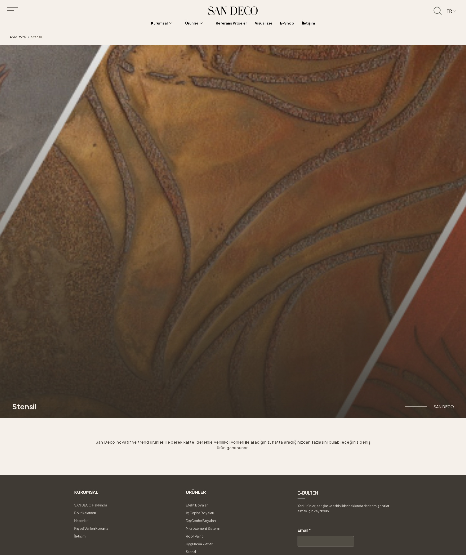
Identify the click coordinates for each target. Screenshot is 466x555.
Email (304, 530)
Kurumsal (159, 23)
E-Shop (287, 23)
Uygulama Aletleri (199, 544)
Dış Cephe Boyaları (201, 520)
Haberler (81, 520)
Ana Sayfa (18, 37)
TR (449, 11)
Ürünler (191, 23)
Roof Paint (194, 536)
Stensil (191, 551)
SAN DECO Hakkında (90, 505)
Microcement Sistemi (203, 528)
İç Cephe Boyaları (200, 513)
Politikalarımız (85, 513)
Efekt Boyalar (197, 505)
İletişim (308, 23)
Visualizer (263, 23)
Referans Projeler (231, 23)
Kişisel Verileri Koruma (91, 528)
